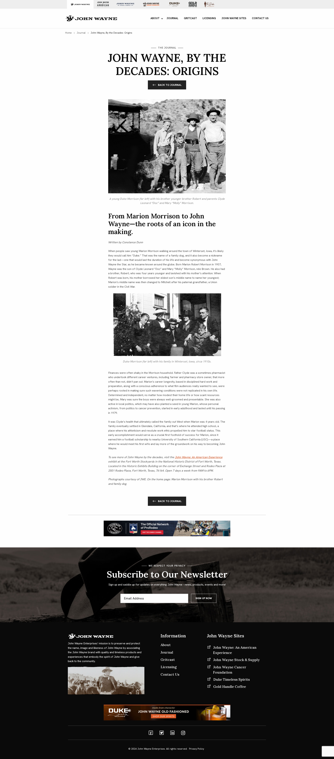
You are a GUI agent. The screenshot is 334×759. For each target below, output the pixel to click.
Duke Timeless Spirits (231, 679)
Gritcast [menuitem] (190, 18)
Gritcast (168, 659)
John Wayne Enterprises (151, 748)
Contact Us (170, 674)
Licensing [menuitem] (209, 18)
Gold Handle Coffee (229, 686)
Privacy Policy (196, 748)
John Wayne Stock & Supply (236, 660)
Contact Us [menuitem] (260, 18)
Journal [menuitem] (172, 18)
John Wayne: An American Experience (234, 650)
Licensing (169, 667)
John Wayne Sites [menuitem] (233, 18)
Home (68, 32)
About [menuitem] (155, 18)
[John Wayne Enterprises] (91, 18)
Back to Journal (170, 84)
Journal (81, 32)
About (166, 645)
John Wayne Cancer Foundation (229, 669)
